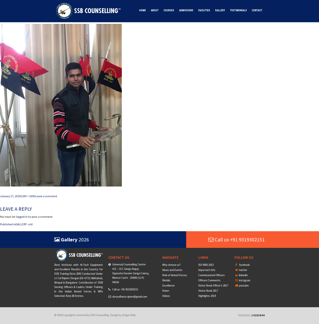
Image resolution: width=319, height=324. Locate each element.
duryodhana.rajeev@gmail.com (129, 296)
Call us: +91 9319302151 (125, 289)
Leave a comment (46, 196)
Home (142, 10)
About (155, 10)
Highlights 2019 (207, 296)
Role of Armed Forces (174, 275)
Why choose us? (171, 265)
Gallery (220, 10)
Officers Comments (209, 280)
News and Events (172, 270)
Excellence (168, 285)
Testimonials (238, 10)
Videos (166, 296)
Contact (257, 10)
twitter (242, 270)
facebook (244, 265)
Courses (169, 10)
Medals (166, 280)
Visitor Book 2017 (208, 290)
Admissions (186, 10)
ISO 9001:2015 (206, 265)
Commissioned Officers (211, 275)
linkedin (243, 275)
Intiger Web (129, 315)
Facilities (204, 10)
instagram (244, 280)
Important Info (206, 270)
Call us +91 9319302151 (239, 239)
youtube (243, 285)
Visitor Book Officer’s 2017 (213, 285)
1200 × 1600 (28, 196)
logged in (22, 216)
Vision (165, 290)
